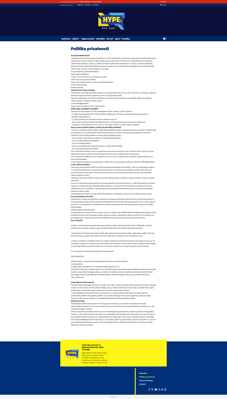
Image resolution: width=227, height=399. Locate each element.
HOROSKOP (88, 4)
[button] (163, 2)
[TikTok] (162, 389)
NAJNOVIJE (80, 4)
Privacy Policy (85, 1)
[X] (152, 389)
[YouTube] (155, 389)
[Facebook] (149, 389)
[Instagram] (159, 389)
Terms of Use (96, 1)
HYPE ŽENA (95, 4)
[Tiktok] (165, 389)
